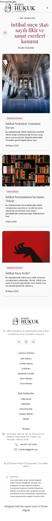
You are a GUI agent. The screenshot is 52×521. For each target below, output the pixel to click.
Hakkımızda (26, 399)
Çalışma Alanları (26, 414)
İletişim (26, 419)
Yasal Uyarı (14, 476)
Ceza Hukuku (26, 383)
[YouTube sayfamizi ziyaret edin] (33, 342)
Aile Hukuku (26, 358)
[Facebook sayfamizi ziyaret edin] (19, 342)
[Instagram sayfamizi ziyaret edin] (26, 342)
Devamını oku (39, 496)
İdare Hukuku (26, 378)
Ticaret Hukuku (26, 363)
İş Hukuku (26, 368)
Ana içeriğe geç (8, 1)
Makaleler (26, 404)
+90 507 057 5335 (28, 444)
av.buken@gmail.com (28, 449)
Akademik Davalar (26, 373)
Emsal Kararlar (26, 409)
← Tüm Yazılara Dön (26, 18)
